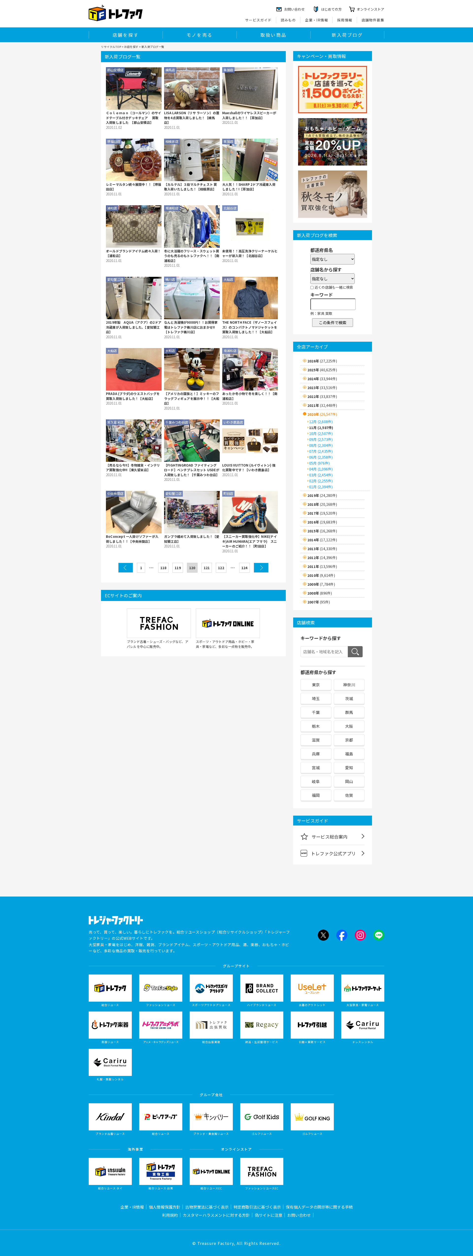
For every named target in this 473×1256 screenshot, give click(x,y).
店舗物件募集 (373, 20)
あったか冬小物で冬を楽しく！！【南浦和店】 (249, 396)
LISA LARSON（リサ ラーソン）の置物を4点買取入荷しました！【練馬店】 (191, 118)
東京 (316, 685)
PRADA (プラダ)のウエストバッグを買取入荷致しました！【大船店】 (133, 396)
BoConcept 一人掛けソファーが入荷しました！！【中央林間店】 (132, 539)
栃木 (316, 726)
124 (244, 567)
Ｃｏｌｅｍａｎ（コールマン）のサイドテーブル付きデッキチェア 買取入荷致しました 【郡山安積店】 (133, 118)
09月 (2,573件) (321, 439)
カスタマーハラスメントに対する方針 (216, 1215)
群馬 (349, 712)
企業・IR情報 (316, 20)
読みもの (288, 20)
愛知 (349, 767)
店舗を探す (126, 35)
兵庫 (316, 754)
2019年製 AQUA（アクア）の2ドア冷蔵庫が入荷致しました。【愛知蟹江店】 (133, 327)
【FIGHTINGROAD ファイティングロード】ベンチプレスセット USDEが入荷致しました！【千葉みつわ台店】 (191, 470)
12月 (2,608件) (321, 421)
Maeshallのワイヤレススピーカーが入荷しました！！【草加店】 (249, 115)
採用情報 (345, 20)
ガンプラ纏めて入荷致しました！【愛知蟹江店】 (191, 539)
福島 (349, 754)
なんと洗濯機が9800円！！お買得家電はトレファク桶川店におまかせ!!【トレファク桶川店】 (191, 327)
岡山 (349, 781)
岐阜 (316, 781)
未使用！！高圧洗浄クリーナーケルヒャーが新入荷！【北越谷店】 (249, 253)
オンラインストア (370, 9)
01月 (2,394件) (321, 486)
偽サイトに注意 (268, 1215)
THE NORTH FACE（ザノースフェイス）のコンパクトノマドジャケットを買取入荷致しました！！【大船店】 (249, 327)
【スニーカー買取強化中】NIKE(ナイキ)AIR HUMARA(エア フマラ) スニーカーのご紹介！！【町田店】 (249, 541)
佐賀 (349, 795)
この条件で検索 (332, 322)
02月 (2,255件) (321, 480)
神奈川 (349, 685)
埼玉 (316, 698)
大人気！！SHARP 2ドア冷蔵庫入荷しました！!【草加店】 (248, 187)
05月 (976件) (319, 463)
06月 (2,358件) (321, 457)
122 (221, 567)
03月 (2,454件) (321, 474)
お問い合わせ (299, 1215)
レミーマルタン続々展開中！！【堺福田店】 (133, 187)
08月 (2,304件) (321, 445)
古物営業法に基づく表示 (207, 1207)
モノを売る (199, 35)
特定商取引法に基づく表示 (257, 1207)
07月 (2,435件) (321, 451)
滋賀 (316, 740)
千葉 (316, 712)
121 (207, 567)
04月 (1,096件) (321, 469)
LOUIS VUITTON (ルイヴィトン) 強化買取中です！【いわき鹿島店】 (248, 467)
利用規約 (170, 1215)
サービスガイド (258, 20)
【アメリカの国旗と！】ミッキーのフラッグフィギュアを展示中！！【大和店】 (191, 398)
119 (178, 567)
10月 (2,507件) (321, 433)
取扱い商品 (273, 35)
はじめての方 (331, 9)
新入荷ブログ (347, 35)
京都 (349, 740)
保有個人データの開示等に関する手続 (319, 1207)
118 (163, 567)
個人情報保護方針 (164, 1207)
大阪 (349, 726)
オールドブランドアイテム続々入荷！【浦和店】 (133, 253)
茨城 (349, 698)
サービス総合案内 (330, 836)
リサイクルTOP (111, 47)
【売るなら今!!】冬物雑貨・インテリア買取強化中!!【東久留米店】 (133, 467)
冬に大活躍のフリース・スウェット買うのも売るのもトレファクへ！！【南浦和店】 (191, 256)
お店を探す (131, 47)
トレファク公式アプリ (333, 853)
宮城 (316, 767)
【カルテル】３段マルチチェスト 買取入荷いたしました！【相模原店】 (190, 187)
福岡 (316, 795)
